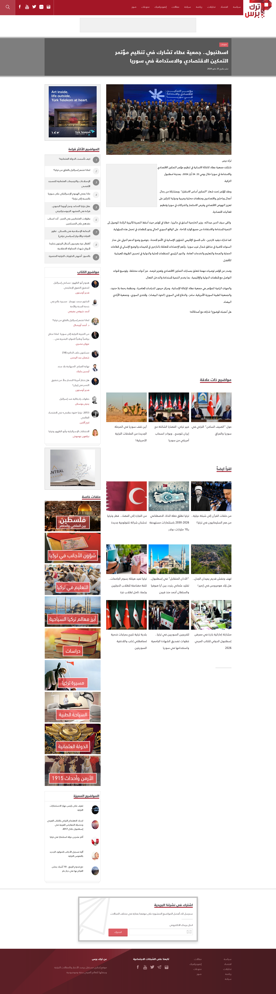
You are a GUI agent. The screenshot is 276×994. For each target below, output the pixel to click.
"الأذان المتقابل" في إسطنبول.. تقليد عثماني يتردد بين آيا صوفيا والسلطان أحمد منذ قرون (169, 585)
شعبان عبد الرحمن (79, 357)
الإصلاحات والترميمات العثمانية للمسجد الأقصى (69, 183)
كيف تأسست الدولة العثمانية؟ (74, 158)
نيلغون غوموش (81, 436)
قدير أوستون (82, 292)
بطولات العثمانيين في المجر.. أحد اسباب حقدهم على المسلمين (69, 221)
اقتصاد (224, 6)
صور (134, 6)
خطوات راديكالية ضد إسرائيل (74, 398)
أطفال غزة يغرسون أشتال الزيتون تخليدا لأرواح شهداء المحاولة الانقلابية (69, 246)
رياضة (199, 6)
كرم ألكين (84, 422)
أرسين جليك (83, 371)
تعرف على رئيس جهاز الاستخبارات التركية (66, 808)
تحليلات (211, 6)
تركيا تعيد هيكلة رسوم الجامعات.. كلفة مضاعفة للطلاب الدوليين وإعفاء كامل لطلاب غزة (128, 585)
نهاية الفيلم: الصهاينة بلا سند (73, 366)
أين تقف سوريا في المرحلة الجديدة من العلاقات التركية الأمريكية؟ (131, 433)
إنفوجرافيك (161, 6)
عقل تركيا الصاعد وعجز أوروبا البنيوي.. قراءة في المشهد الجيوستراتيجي (70, 208)
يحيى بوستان (82, 403)
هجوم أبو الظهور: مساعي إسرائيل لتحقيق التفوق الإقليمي (71, 285)
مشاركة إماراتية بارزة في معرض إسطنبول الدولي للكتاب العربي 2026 (213, 641)
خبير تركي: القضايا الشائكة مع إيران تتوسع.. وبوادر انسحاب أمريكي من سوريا (172, 433)
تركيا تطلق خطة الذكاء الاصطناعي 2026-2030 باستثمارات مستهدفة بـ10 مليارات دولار (169, 522)
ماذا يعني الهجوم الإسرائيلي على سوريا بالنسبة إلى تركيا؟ (69, 196)
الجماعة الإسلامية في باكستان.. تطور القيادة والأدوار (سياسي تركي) (70, 233)
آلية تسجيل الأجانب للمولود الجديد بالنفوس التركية (66, 854)
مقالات (175, 6)
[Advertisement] (132, 184)
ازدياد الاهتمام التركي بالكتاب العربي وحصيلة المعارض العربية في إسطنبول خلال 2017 (65, 824)
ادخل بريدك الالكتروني (181, 924)
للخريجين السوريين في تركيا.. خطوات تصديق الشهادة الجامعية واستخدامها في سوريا (170, 641)
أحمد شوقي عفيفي (78, 311)
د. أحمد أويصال (81, 324)
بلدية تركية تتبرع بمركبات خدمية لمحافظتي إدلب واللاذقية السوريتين (129, 641)
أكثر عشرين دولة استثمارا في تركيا (66, 837)
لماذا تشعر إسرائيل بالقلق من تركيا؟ (71, 169)
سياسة (237, 6)
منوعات (146, 6)
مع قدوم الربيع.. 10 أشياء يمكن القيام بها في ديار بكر (67, 868)
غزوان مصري (82, 343)
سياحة (187, 6)
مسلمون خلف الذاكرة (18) (75, 352)
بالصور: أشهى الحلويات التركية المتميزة (69, 255)
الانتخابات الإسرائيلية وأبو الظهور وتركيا (69, 431)
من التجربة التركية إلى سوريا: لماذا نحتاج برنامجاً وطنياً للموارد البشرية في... (68, 336)
